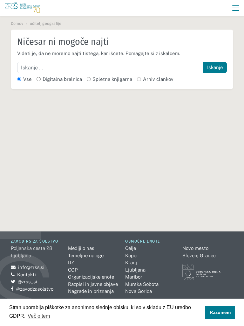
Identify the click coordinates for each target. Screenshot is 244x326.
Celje (130, 248)
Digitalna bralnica (62, 79)
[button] (236, 8)
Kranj (131, 262)
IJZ (71, 262)
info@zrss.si (27, 267)
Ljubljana (135, 270)
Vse (27, 79)
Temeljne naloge (86, 255)
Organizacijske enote (91, 277)
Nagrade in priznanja (91, 291)
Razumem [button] (220, 312)
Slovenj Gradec (199, 255)
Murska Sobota (142, 284)
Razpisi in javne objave (93, 284)
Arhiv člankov (158, 79)
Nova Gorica (138, 291)
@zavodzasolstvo (32, 289)
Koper (131, 255)
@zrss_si (24, 281)
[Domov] (22, 8)
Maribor (133, 277)
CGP (73, 270)
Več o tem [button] (39, 316)
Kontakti (26, 274)
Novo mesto (195, 248)
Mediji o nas (81, 248)
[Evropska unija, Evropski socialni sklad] (201, 269)
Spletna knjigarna (112, 79)
